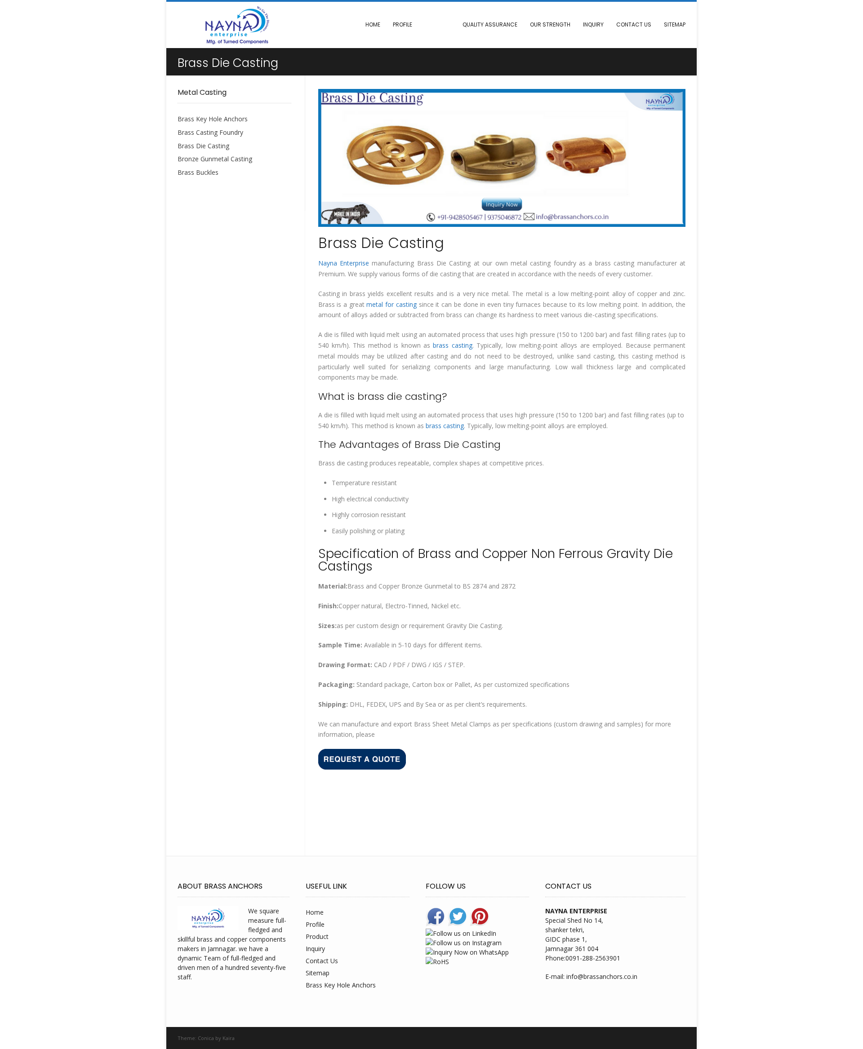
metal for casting (391, 304)
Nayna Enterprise (343, 263)
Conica (206, 1038)
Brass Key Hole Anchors (213, 119)
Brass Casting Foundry (210, 132)
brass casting (452, 345)
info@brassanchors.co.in (601, 976)
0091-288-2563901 (592, 958)
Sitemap (674, 24)
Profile (402, 24)
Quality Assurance (490, 24)
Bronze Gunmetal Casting (215, 159)
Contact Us (633, 24)
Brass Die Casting (203, 146)
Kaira (228, 1038)
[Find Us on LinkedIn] (682, 1038)
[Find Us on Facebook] (662, 1038)
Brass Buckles (198, 172)
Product (437, 24)
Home (372, 24)
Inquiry (593, 24)
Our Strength (550, 24)
